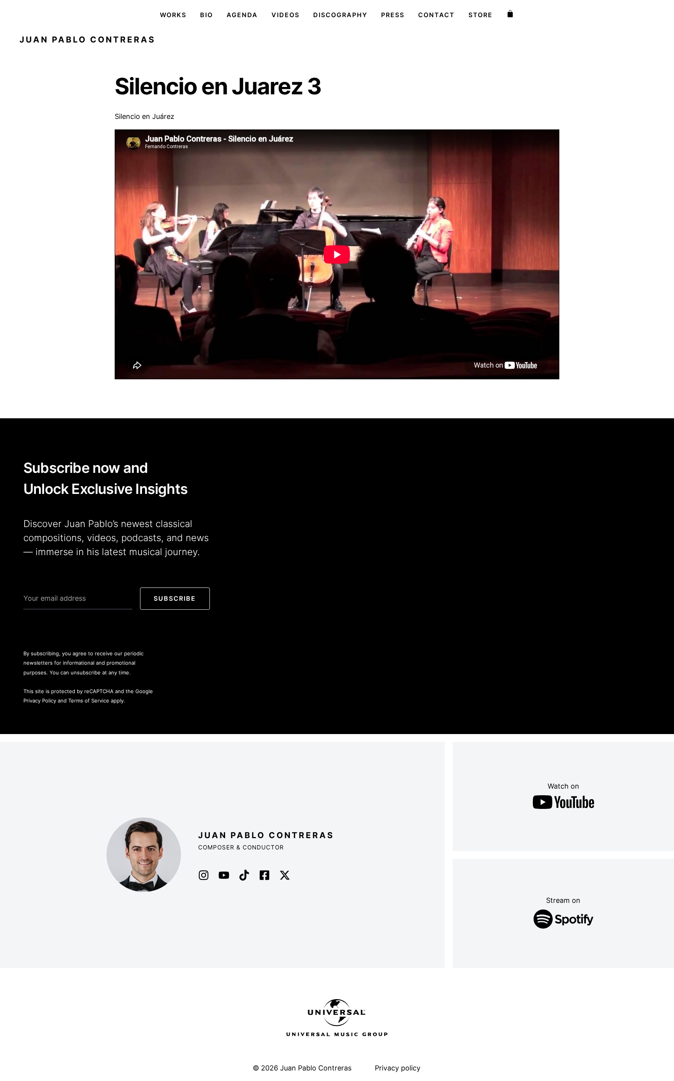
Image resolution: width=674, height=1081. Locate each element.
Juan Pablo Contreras (88, 39)
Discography (340, 15)
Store (480, 15)
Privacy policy (397, 1068)
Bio (206, 15)
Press (392, 15)
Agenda (242, 15)
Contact (436, 15)
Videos (285, 15)
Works (173, 15)
